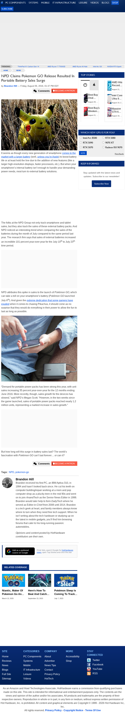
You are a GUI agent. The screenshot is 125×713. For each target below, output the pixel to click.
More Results (119, 154)
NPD (11, 472)
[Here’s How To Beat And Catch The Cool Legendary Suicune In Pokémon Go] (39, 580)
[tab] (85, 85)
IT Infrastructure (31, 669)
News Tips (50, 665)
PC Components (32, 656)
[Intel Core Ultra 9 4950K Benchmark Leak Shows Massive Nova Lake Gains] (110, 99)
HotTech (49, 678)
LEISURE (83, 2)
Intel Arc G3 (97, 66)
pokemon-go (22, 472)
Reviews (6, 661)
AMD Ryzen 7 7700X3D (56, 66)
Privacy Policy (52, 674)
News (18, 70)
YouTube (97, 669)
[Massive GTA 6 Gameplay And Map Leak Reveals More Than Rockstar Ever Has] (110, 112)
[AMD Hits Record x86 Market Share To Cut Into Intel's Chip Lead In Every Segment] (110, 86)
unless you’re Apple (48, 156)
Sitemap (6, 678)
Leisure (27, 674)
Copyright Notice (73, 710)
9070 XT (109, 142)
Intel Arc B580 (89, 137)
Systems (28, 661)
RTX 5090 (87, 142)
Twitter (96, 660)
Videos (27, 678)
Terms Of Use (93, 710)
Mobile (27, 665)
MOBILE (45, 2)
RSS (95, 673)
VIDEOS (94, 2)
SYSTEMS (33, 2)
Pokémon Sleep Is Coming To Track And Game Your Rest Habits (65, 592)
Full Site (6, 674)
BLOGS (105, 2)
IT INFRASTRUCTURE (64, 2)
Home (5, 656)
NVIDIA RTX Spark (114, 66)
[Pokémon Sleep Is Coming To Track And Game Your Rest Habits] (65, 580)
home (6, 70)
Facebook (98, 664)
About (48, 656)
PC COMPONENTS (15, 2)
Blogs (5, 669)
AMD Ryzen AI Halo (80, 66)
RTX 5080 (110, 137)
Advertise (50, 661)
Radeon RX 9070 (113, 147)
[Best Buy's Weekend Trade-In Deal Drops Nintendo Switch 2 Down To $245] (86, 111)
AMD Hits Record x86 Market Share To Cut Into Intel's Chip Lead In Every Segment (118, 84)
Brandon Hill (25, 479)
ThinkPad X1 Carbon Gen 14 (28, 66)
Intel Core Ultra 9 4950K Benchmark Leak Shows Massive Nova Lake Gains (118, 97)
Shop (115, 2)
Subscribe (7, 8)
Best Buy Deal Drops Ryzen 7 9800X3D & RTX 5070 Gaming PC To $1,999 (93, 97)
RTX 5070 (87, 147)
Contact (49, 669)
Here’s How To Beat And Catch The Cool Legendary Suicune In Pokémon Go (37, 592)
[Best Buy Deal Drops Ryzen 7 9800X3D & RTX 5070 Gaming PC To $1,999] (86, 98)
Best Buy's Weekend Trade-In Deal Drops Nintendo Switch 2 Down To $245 (94, 110)
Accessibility (72, 656)
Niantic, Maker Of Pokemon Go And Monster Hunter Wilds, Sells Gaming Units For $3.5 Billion (12, 592)
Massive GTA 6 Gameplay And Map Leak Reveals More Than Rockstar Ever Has (118, 110)
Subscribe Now (101, 183)
